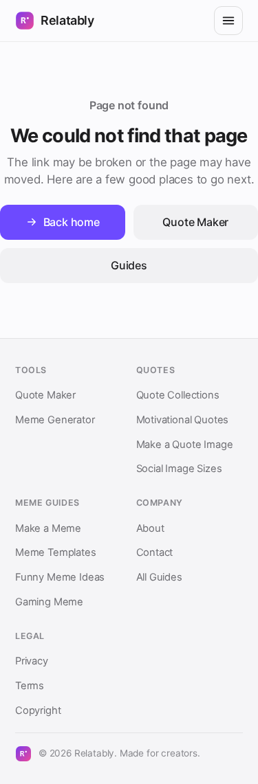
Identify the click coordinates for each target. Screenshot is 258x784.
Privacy (31, 661)
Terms (29, 686)
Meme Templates (55, 552)
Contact (154, 552)
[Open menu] (228, 20)
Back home (71, 222)
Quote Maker (45, 395)
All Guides (159, 577)
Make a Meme (48, 528)
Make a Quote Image (184, 444)
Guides (129, 265)
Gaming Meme (49, 602)
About (150, 528)
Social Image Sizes (179, 468)
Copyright (38, 710)
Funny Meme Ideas (60, 577)
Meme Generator (55, 420)
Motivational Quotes (182, 420)
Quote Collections (177, 395)
